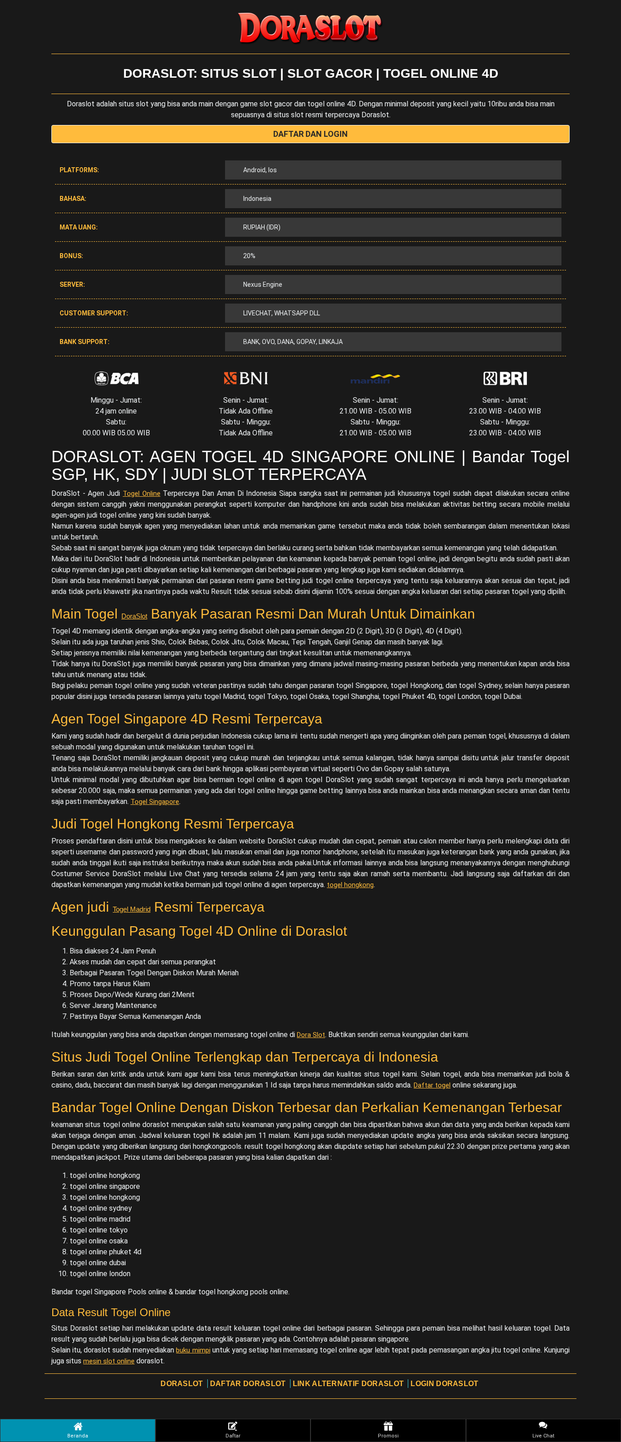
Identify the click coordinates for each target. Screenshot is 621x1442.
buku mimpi (193, 1350)
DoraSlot (134, 616)
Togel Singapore (154, 802)
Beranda (77, 1436)
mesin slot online (109, 1361)
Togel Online (141, 493)
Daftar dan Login (310, 134)
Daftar (232, 1436)
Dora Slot (311, 1035)
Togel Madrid (131, 909)
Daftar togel (432, 1085)
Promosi (388, 1436)
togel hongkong (350, 885)
